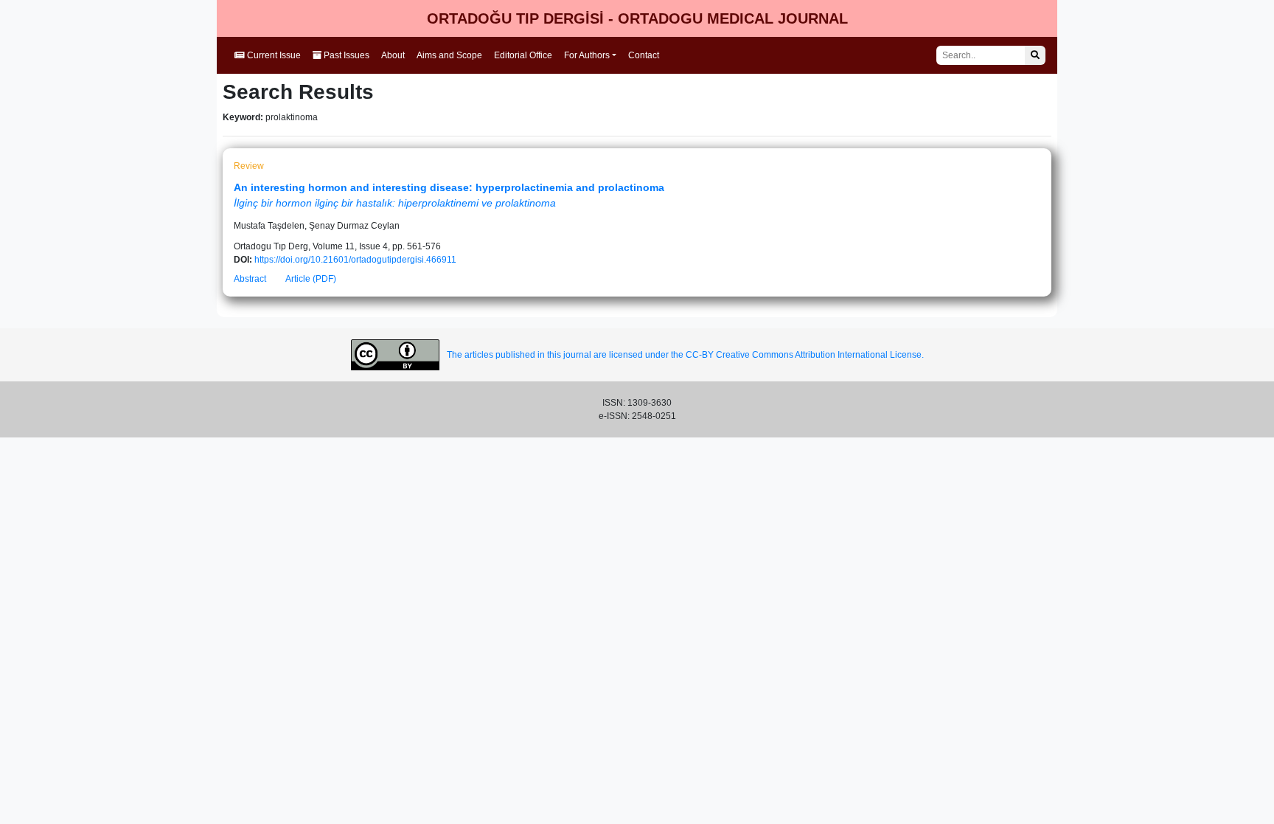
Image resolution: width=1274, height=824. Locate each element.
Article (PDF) (310, 279)
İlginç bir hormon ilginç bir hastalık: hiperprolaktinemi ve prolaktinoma (395, 203)
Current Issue (273, 55)
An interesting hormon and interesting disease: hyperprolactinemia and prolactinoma (449, 187)
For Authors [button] (587, 55)
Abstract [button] (250, 279)
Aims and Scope (449, 55)
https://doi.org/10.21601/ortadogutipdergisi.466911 (355, 260)
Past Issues (345, 55)
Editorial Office (523, 55)
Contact (643, 55)
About (393, 55)
